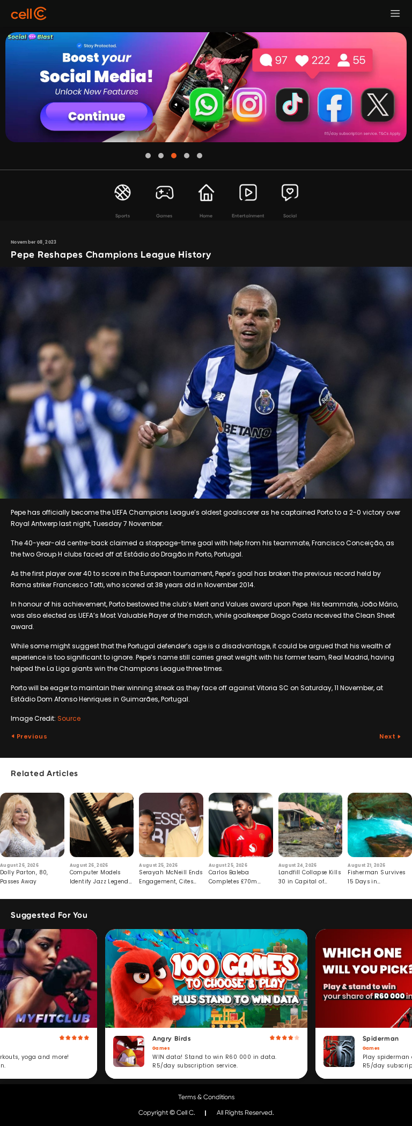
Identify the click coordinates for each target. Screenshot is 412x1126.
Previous (31, 736)
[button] (148, 155)
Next (388, 736)
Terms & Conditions (206, 1097)
